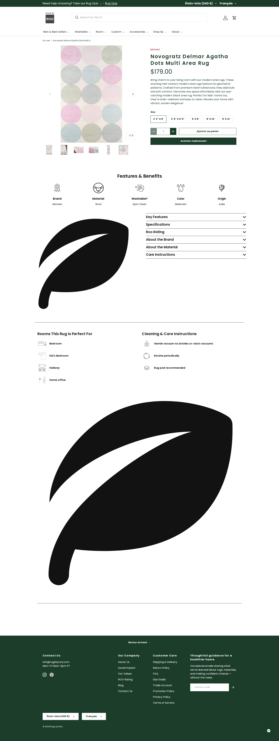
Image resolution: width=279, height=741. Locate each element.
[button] (234, 17)
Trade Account (162, 685)
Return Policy (161, 668)
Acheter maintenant (194, 141)
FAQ (155, 674)
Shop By (158, 32)
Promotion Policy (163, 691)
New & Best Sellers (55, 32)
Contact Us (125, 691)
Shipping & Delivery (165, 662)
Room (99, 32)
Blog (121, 685)
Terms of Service (163, 703)
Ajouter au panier (208, 131)
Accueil (46, 41)
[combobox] (139, 17)
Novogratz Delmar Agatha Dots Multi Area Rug (72, 41)
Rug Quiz (111, 3)
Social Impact (126, 668)
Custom (116, 32)
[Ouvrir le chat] (269, 731)
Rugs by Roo (56, 726)
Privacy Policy (161, 697)
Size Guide (159, 679)
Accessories (137, 32)
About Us (123, 662)
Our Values (125, 674)
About (175, 32)
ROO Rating (125, 679)
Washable (81, 32)
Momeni (155, 49)
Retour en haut (138, 642)
